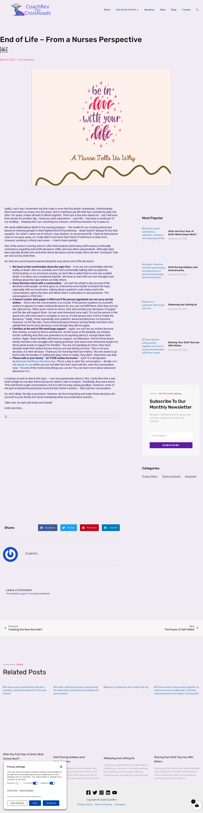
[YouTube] (114, 792)
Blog (173, 9)
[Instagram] (101, 792)
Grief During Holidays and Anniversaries (183, 269)
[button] (47, 527)
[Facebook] (88, 792)
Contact (186, 9)
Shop (162, 9)
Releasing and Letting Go (182, 304)
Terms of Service (171, 476)
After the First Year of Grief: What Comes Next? (182, 233)
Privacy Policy (150, 476)
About (107, 9)
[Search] (197, 9)
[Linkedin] (108, 792)
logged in (24, 593)
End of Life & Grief (126, 9)
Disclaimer (190, 476)
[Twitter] (95, 792)
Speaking (149, 9)
